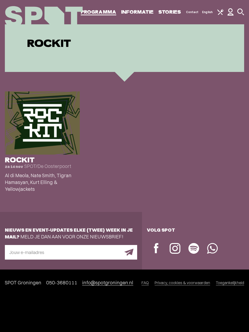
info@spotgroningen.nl (107, 283)
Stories (169, 12)
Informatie (137, 12)
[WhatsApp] (212, 249)
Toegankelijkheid (230, 282)
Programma (98, 12)
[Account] (230, 14)
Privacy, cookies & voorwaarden (182, 282)
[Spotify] (193, 249)
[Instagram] (175, 249)
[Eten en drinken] (220, 14)
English (207, 12)
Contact (192, 12)
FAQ (145, 282)
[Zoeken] (240, 14)
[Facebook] (156, 248)
